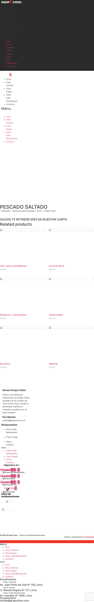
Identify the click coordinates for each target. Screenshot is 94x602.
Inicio (8, 5)
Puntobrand (89, 537)
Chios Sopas (9, 52)
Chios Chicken (9, 46)
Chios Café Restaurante (12, 60)
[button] (4, 34)
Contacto (10, 30)
